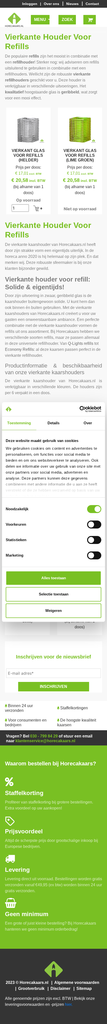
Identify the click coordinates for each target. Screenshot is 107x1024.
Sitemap (83, 988)
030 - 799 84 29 (44, 736)
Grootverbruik (32, 988)
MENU (40, 19)
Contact (92, 4)
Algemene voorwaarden (77, 982)
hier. (68, 1004)
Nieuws (73, 4)
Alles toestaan (53, 578)
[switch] (94, 524)
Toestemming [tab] (19, 423)
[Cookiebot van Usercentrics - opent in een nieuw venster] (79, 409)
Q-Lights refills (80, 343)
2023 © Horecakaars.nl (28, 982)
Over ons (52, 4)
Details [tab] (54, 423)
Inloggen (30, 4)
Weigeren (53, 610)
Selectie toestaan (53, 594)
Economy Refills (19, 349)
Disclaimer (61, 988)
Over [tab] (88, 423)
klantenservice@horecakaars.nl (45, 741)
